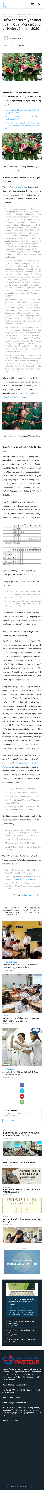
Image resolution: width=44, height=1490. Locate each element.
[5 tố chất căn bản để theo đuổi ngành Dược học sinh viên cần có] (22, 1047)
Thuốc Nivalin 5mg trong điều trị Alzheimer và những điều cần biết (21, 1301)
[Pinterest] (22, 1096)
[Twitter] (22, 1090)
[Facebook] (22, 1085)
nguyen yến (13, 1307)
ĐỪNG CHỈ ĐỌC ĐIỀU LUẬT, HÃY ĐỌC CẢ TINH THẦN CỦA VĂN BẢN (21, 1191)
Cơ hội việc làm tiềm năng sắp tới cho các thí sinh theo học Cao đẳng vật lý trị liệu (10, 911)
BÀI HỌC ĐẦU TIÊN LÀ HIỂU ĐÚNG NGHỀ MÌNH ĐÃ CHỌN (21, 1220)
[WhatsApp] (22, 1102)
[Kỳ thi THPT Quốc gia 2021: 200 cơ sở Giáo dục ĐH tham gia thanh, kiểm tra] (22, 940)
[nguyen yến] (7, 38)
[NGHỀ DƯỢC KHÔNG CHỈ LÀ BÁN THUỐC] (22, 1176)
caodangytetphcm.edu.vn (31, 895)
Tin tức (10, 14)
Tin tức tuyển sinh (19, 14)
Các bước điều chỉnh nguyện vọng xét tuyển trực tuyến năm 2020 (32, 910)
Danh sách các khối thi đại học (14, 397)
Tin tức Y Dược (6, 1130)
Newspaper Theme (17, 1486)
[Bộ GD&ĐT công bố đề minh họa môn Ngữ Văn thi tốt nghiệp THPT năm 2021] (22, 993)
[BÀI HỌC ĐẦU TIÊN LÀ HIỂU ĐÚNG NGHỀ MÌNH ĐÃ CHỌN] (22, 1235)
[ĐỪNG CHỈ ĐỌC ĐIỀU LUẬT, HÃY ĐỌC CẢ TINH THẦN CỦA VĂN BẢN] (22, 1205)
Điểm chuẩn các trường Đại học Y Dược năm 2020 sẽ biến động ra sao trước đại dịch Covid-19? (23, 125)
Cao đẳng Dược (11, 789)
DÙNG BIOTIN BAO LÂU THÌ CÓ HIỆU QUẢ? (21, 1339)
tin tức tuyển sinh (19, 187)
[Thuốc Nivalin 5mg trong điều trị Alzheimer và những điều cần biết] (22, 1289)
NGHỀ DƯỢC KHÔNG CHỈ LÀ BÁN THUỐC (19, 1162)
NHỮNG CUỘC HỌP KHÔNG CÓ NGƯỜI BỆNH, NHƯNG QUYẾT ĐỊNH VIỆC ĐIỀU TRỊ (20, 1134)
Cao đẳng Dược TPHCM (11, 1069)
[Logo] (4, 4)
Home (4, 14)
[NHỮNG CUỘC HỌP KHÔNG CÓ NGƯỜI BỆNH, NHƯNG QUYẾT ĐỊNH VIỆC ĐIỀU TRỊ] (22, 1148)
